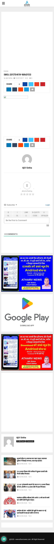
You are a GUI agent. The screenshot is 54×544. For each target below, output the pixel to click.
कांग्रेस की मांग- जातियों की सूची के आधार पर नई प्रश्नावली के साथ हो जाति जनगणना (31, 511)
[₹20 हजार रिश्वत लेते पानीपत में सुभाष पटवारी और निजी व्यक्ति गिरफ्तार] (10, 474)
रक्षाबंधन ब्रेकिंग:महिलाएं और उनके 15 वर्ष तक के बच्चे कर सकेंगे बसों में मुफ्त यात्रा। (33, 498)
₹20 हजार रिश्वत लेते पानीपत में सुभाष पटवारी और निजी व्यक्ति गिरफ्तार (32, 472)
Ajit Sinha (9, 78)
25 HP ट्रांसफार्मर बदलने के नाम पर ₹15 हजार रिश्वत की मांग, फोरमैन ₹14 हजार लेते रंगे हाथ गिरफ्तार (33, 485)
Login (47, 205)
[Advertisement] (27, 42)
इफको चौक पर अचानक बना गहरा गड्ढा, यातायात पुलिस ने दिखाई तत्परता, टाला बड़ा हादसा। (32, 459)
